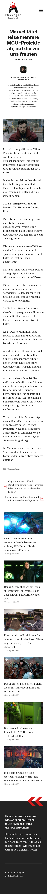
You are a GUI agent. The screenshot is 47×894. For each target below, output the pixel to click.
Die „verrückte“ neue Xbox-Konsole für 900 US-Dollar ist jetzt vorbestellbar (21, 732)
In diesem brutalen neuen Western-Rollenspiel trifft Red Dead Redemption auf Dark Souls (23, 776)
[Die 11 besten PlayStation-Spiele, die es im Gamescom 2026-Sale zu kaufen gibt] (23, 677)
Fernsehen (13, 469)
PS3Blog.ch (18, 872)
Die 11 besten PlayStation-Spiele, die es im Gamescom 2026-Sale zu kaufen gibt (23, 687)
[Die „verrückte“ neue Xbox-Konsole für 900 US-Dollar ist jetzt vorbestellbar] (23, 722)
